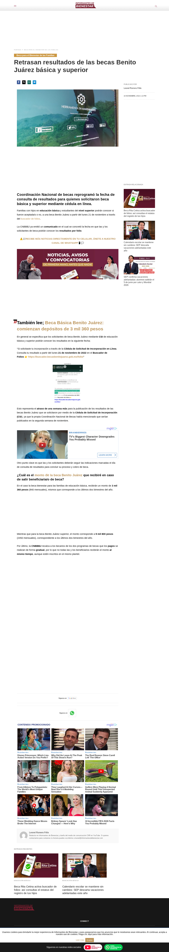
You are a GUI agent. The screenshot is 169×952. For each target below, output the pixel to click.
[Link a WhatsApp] (72, 713)
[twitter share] (24, 82)
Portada (17, 50)
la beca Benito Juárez (66, 475)
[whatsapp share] (29, 82)
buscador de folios (30, 218)
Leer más (80, 940)
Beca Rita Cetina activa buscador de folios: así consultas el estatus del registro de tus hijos (139, 213)
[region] (84, 27)
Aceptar (90, 940)
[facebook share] (18, 82)
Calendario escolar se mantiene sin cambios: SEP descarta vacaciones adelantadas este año (83, 890)
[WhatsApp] (113, 947)
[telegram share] (34, 82)
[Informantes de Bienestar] (86, 5)
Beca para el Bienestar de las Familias (41, 50)
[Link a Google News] (72, 698)
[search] (156, 6)
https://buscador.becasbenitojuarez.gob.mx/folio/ (55, 356)
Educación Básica (22, 880)
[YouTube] (93, 947)
